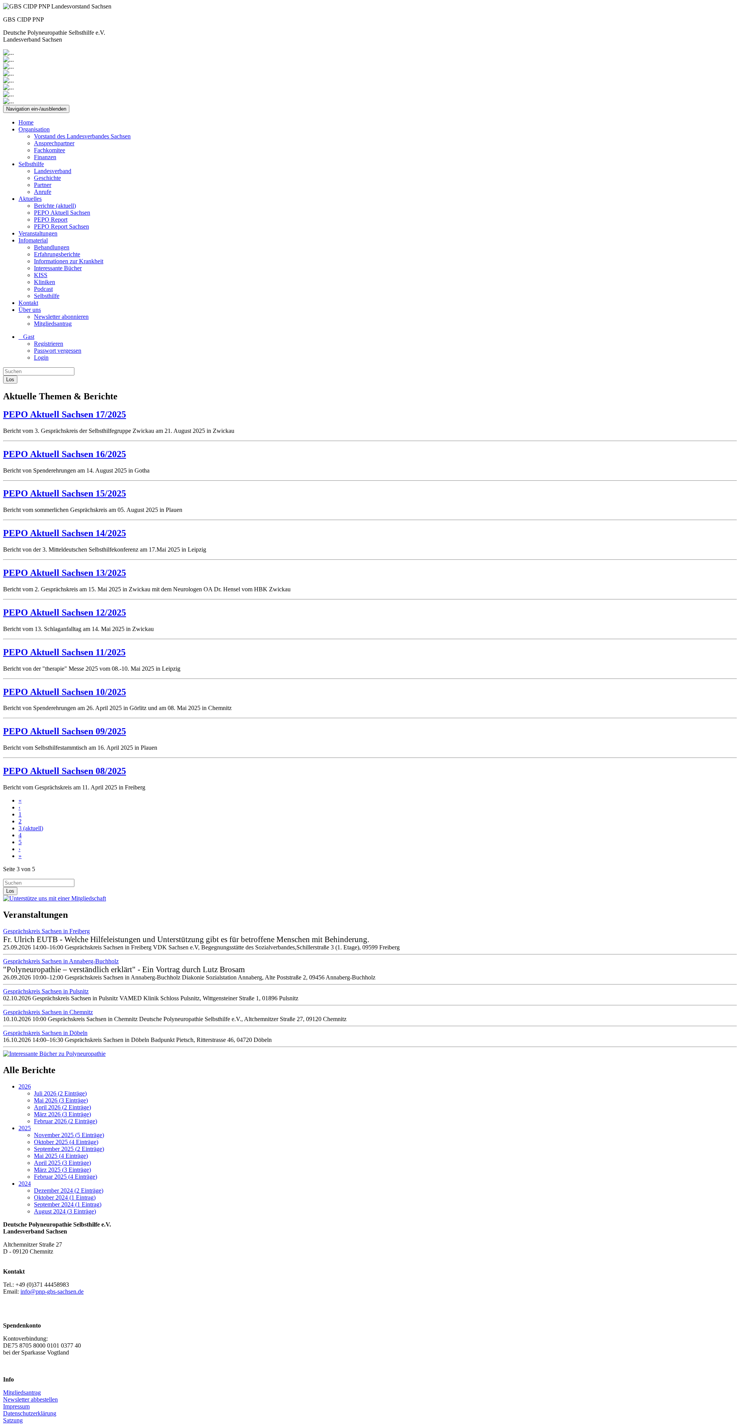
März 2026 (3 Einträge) (62, 1114)
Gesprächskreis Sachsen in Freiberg (46, 931)
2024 (24, 1183)
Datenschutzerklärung (29, 1413)
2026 (24, 1086)
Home (26, 122)
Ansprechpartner (54, 143)
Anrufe (42, 191)
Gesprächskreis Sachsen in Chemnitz (48, 1012)
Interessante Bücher (58, 268)
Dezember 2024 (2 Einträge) (68, 1190)
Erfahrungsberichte (57, 254)
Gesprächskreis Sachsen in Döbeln (45, 1033)
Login (41, 357)
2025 (24, 1128)
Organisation (34, 129)
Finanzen (45, 157)
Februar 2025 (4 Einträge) (65, 1176)
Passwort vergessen (57, 350)
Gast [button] (26, 336)
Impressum (16, 1406)
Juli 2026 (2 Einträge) (60, 1093)
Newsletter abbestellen (30, 1399)
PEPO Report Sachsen (61, 226)
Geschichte (47, 178)
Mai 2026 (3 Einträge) (61, 1100)
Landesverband (52, 171)
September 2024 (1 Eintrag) (67, 1204)
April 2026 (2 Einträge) (62, 1107)
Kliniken (44, 282)
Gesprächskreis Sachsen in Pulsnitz (46, 991)
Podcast (43, 289)
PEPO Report (50, 219)
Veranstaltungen (37, 233)
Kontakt (28, 303)
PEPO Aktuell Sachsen (62, 212)
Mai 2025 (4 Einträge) (61, 1156)
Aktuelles (30, 198)
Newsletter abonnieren (61, 316)
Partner (42, 185)
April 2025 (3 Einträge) (62, 1162)
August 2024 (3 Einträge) (65, 1211)
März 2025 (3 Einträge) (62, 1169)
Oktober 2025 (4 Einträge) (66, 1142)
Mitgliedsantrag (53, 323)
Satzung (13, 1420)
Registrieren (48, 343)
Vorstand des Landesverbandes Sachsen (82, 136)
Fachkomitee (49, 150)
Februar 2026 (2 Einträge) (65, 1121)
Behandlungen (51, 247)
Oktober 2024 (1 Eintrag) (65, 1197)
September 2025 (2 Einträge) (69, 1149)
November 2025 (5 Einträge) (69, 1135)
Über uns (29, 309)
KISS (40, 275)
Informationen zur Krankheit (68, 261)
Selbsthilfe (31, 164)
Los (10, 379)
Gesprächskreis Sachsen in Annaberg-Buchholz (61, 961)
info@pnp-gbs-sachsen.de (52, 1291)
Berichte (55, 205)
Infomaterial (33, 240)
